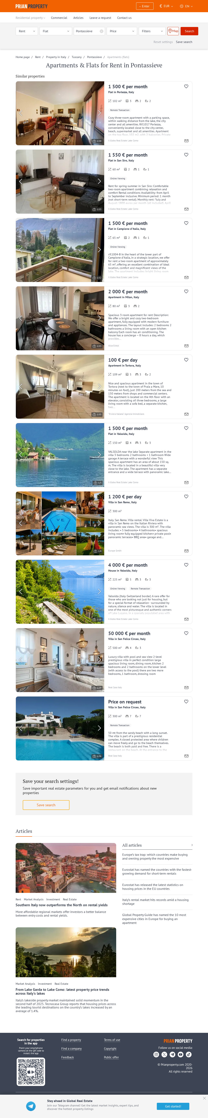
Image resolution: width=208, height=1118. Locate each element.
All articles (132, 845)
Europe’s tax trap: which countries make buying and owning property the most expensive (155, 856)
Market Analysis (33, 899)
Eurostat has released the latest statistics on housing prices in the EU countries (152, 887)
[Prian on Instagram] (156, 1054)
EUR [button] (165, 6)
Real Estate (70, 899)
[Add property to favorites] (188, 87)
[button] (145, 6)
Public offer (111, 1057)
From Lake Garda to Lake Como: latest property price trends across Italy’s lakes (62, 992)
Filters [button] (146, 31)
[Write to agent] (186, 141)
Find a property (71, 1040)
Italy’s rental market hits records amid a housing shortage (155, 902)
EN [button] (187, 6)
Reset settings (163, 42)
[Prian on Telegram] (172, 1054)
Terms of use (112, 1040)
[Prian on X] (164, 1054)
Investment (53, 899)
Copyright (110, 1048)
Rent (18, 899)
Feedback (67, 1057)
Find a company (71, 1048)
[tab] (25, 832)
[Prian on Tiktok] (189, 1054)
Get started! (173, 1106)
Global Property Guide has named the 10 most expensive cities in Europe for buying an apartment (154, 918)
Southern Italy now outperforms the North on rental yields (62, 905)
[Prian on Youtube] (180, 1054)
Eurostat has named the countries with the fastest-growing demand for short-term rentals (157, 871)
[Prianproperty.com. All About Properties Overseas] (32, 6)
